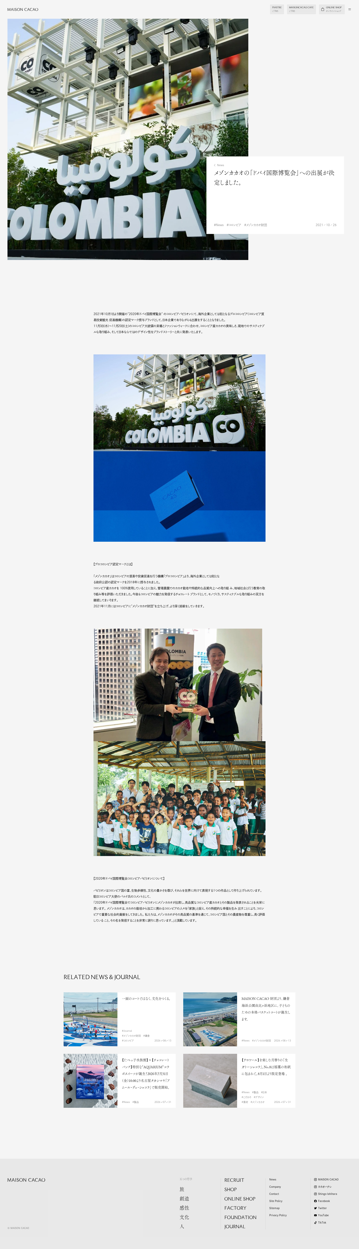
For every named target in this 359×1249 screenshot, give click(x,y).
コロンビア (235, 224)
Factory (235, 1208)
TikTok (322, 1222)
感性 (184, 1208)
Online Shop (239, 1199)
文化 (184, 1217)
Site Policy (275, 1201)
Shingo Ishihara (327, 1194)
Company (275, 1187)
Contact (274, 1194)
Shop (230, 1190)
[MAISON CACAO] (19, 9)
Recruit (234, 1180)
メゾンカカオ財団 (256, 224)
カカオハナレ (325, 1187)
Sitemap (274, 1208)
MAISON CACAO (328, 1179)
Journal (234, 1227)
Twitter (322, 1208)
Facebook (324, 1201)
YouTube (323, 1215)
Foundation (240, 1217)
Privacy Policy (278, 1215)
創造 (184, 1199)
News (220, 165)
